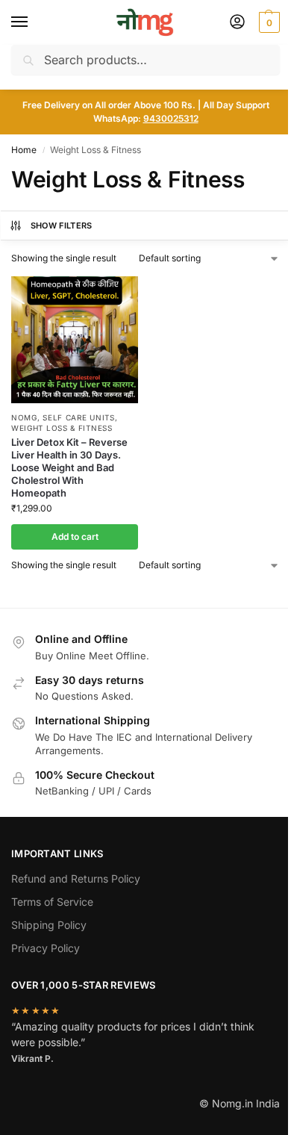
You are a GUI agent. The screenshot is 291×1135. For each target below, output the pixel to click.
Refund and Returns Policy (75, 878)
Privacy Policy (45, 948)
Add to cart (74, 536)
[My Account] (237, 23)
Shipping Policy (49, 924)
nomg (24, 417)
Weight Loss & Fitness (62, 427)
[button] (267, 22)
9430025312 (170, 118)
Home (24, 149)
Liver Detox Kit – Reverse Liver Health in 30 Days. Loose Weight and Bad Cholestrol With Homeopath (69, 467)
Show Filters (62, 225)
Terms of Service (52, 901)
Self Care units (79, 417)
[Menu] (33, 22)
